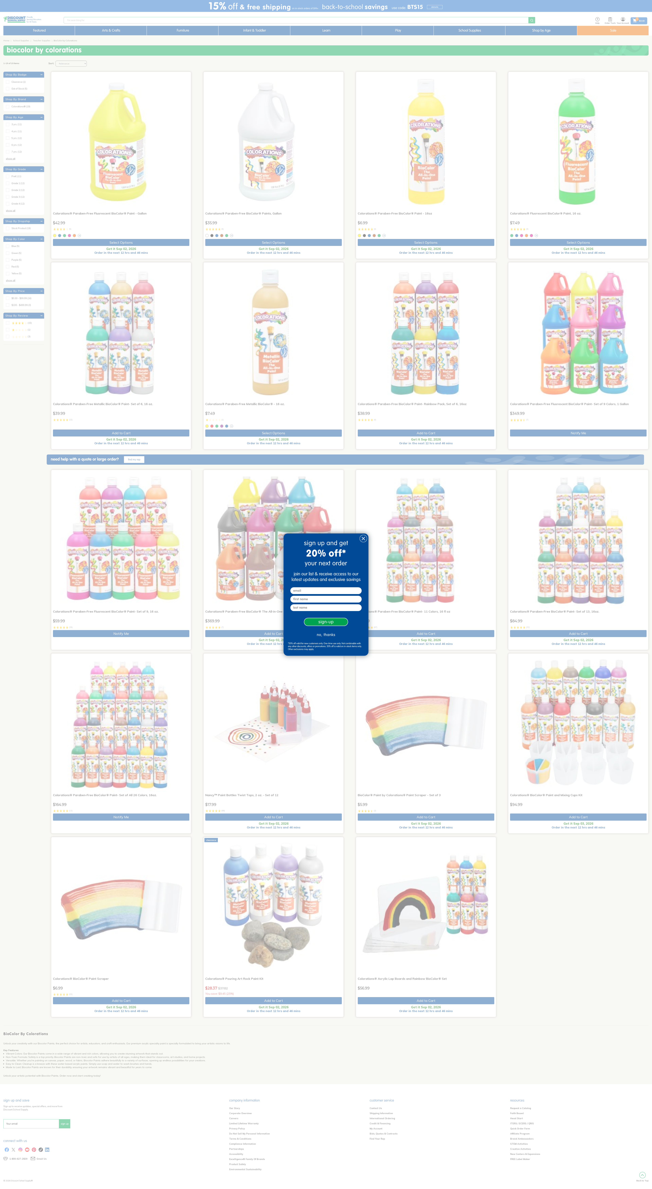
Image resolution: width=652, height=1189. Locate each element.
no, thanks (326, 634)
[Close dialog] (363, 538)
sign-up (326, 621)
